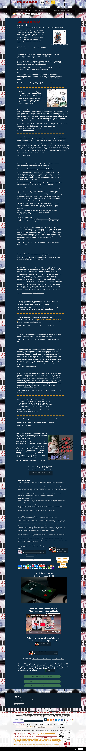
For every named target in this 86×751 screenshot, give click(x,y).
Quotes (52, 27)
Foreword (31, 715)
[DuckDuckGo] (72, 720)
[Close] (84, 749)
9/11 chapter (26, 239)
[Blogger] (51, 720)
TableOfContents (57, 717)
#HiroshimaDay (45, 268)
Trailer (61, 27)
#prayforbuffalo (24, 460)
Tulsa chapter (26, 155)
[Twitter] (59, 720)
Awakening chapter (28, 58)
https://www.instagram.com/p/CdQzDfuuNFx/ (40, 169)
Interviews (45, 715)
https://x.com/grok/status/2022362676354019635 (31, 48)
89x (34, 714)
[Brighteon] (53, 720)
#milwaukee (32, 460)
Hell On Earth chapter (29, 366)
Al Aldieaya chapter (29, 103)
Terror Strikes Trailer (66, 717)
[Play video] (44, 590)
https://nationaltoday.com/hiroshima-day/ (33, 293)
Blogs (63, 714)
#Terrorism (18, 452)
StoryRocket (51, 717)
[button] (46, 10)
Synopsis (46, 717)
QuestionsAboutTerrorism (20, 717)
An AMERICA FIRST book (46, 736)
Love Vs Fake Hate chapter (30, 214)
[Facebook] (62, 720)
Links (62, 715)
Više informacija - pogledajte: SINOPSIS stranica (32, 555)
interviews (38, 32)
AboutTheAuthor (39, 714)
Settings (74, 749)
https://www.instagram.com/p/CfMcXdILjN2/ (46, 219)
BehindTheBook (58, 714)
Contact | (21, 715)
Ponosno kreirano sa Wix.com (18, 720)
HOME (24, 714)
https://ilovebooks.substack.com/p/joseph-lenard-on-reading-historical (41, 469)
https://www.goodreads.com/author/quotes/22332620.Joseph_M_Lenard (39, 510)
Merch (39, 27)
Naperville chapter (27, 438)
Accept (80, 749)
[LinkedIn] (56, 720)
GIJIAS (29, 373)
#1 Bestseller (29, 714)
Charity (17, 715)
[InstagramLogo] (67, 720)
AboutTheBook (46, 714)
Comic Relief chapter (35, 322)
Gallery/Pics (36, 715)
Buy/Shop (67, 714)
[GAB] (64, 720)
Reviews (57, 27)
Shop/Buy (41, 717)
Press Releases (45, 27)
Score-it (36, 717)
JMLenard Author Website (64, 3)
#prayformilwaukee (40, 460)
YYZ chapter (46, 406)
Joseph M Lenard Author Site (54, 715)
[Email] (48, 720)
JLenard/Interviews (52, 638)
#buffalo (18, 460)
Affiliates (29, 27)
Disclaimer (26, 715)
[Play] (30, 474)
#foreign (40, 452)
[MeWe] (70, 720)
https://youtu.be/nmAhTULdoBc (53, 613)
